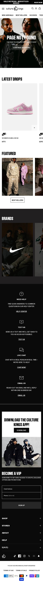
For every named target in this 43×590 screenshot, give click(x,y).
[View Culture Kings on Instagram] (24, 556)
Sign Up (21, 505)
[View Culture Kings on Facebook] (19, 556)
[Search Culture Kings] (32, 8)
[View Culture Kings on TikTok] (14, 556)
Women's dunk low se (10, 138)
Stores (6, 525)
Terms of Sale (21, 570)
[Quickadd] (34, 128)
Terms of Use (8, 570)
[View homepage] (14, 8)
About (5, 532)
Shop (5, 518)
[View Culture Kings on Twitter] (29, 556)
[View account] (36, 8)
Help (4, 540)
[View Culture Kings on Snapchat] (38, 556)
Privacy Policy (34, 570)
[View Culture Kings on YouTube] (34, 556)
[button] (39, 8)
